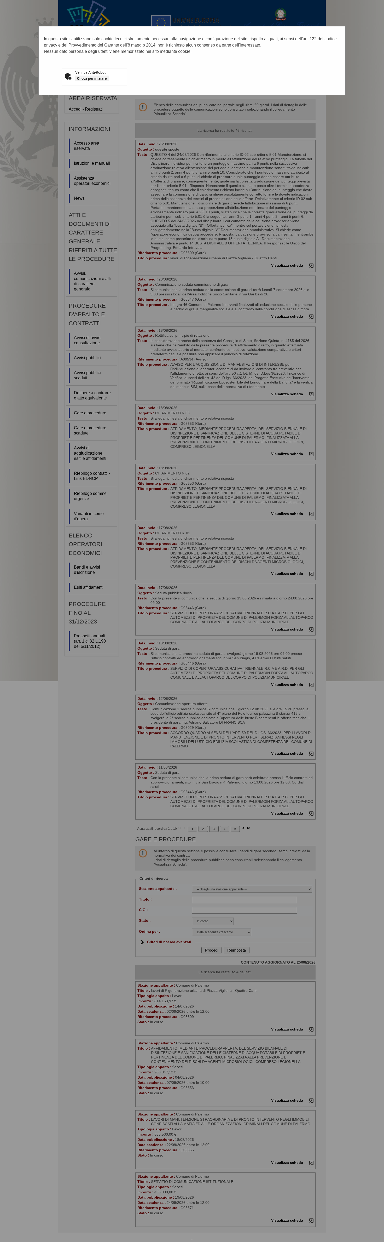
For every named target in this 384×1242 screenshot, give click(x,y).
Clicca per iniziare (92, 78)
